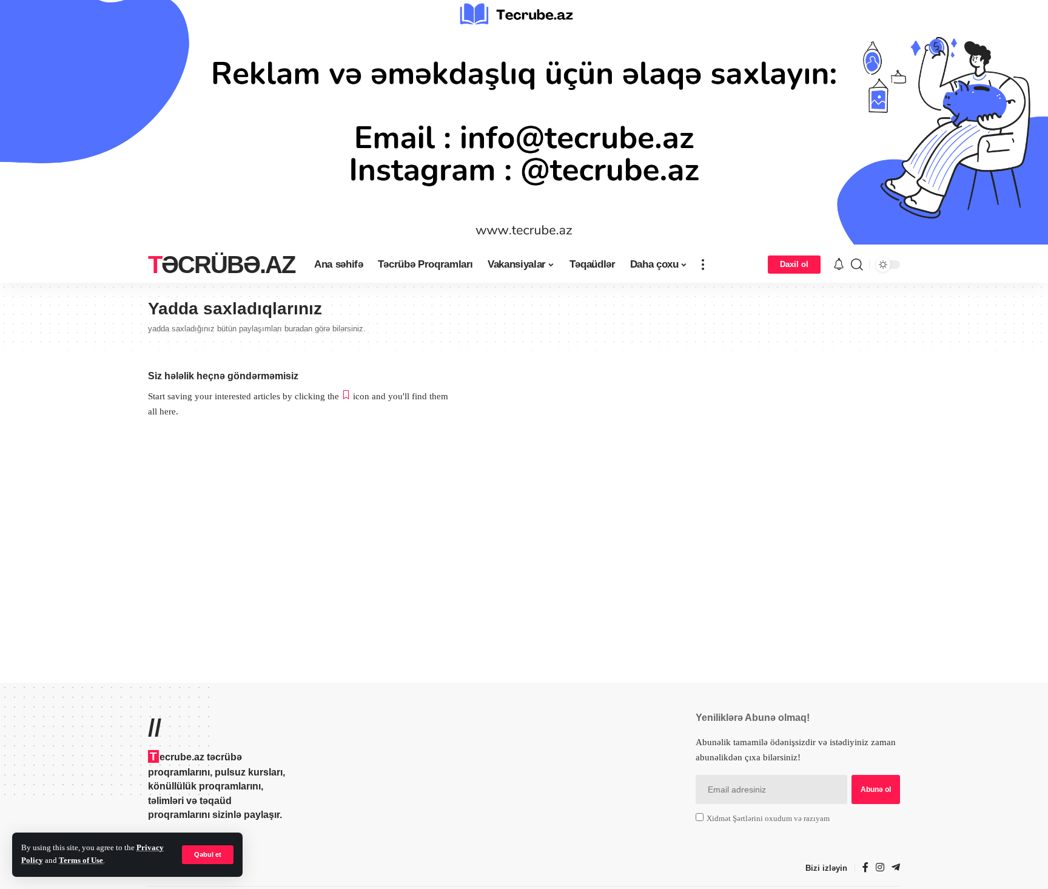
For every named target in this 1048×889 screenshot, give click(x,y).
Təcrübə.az (221, 264)
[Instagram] (880, 868)
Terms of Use (81, 860)
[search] (857, 264)
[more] (702, 264)
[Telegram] (896, 868)
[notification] (839, 265)
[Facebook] (865, 868)
